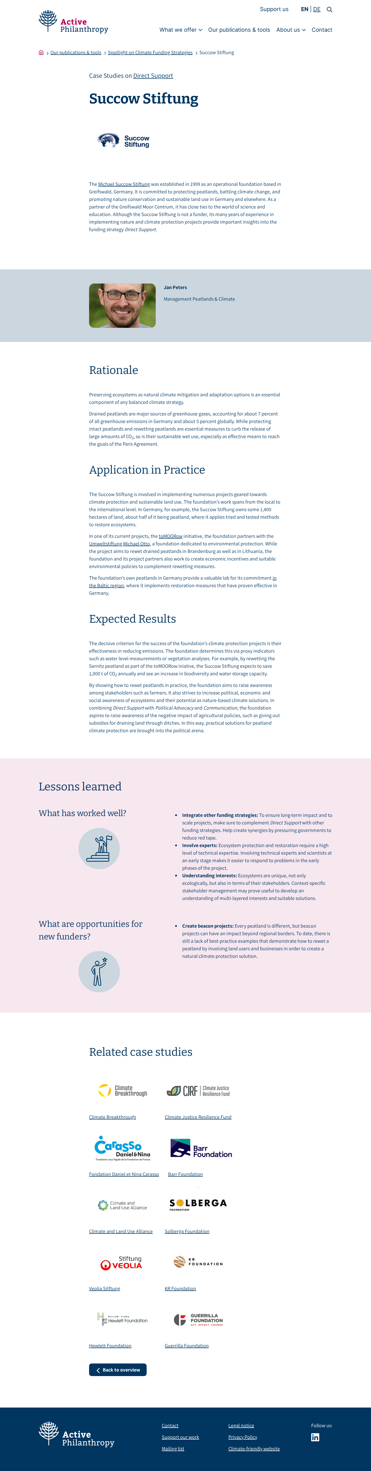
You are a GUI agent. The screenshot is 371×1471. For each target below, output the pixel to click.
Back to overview (121, 1370)
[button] (326, 9)
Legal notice (241, 1425)
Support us (274, 9)
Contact (322, 29)
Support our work (180, 1437)
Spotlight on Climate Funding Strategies (150, 52)
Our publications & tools (239, 29)
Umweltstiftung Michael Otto (119, 543)
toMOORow (170, 536)
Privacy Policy (242, 1437)
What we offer (178, 29)
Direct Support (153, 75)
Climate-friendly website (254, 1448)
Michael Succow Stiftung (124, 184)
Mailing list (173, 1448)
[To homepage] (41, 52)
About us (288, 29)
